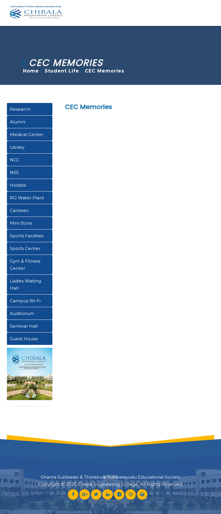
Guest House (24, 338)
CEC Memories (88, 106)
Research (20, 109)
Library (17, 147)
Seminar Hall (24, 326)
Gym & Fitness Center (25, 264)
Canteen (19, 210)
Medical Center (26, 134)
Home (31, 71)
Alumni (17, 122)
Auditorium (22, 313)
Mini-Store (21, 223)
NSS (14, 172)
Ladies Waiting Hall (25, 284)
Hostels (18, 185)
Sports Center (25, 248)
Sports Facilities (26, 235)
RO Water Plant (27, 197)
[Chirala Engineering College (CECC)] (35, 13)
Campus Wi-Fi (25, 300)
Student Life (62, 71)
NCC (15, 160)
